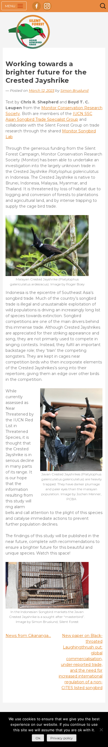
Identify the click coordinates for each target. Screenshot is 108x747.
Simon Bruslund (74, 91)
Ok (37, 738)
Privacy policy (61, 738)
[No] (101, 729)
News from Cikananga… (28, 635)
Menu (10, 6)
